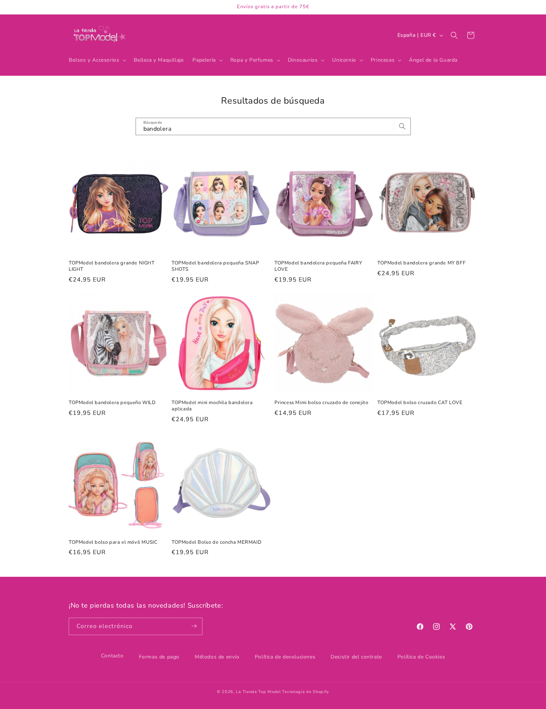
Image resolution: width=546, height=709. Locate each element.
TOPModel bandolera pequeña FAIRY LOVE (318, 266)
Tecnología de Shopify (305, 692)
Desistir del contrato (356, 656)
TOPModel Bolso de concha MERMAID (216, 542)
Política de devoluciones (285, 656)
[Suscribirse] (194, 626)
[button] (96, 60)
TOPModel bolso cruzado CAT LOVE (420, 403)
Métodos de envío (217, 656)
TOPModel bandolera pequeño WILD (112, 403)
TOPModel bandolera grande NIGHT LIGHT (112, 266)
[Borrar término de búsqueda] (386, 126)
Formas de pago (159, 656)
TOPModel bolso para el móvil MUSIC (113, 542)
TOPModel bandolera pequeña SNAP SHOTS (215, 266)
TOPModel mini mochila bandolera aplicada (212, 406)
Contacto (112, 655)
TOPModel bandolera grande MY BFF (421, 263)
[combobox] (273, 126)
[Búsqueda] (402, 126)
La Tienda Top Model (258, 692)
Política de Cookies (421, 656)
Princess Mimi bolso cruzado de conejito (321, 403)
